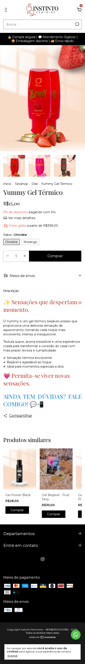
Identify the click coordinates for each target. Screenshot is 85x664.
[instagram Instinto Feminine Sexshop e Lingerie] (43, 559)
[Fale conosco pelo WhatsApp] (76, 635)
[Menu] (6, 10)
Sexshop (21, 184)
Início (7, 184)
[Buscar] (77, 24)
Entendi (12, 655)
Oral (34, 184)
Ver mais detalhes (21, 218)
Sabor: (15, 235)
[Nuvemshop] (42, 637)
